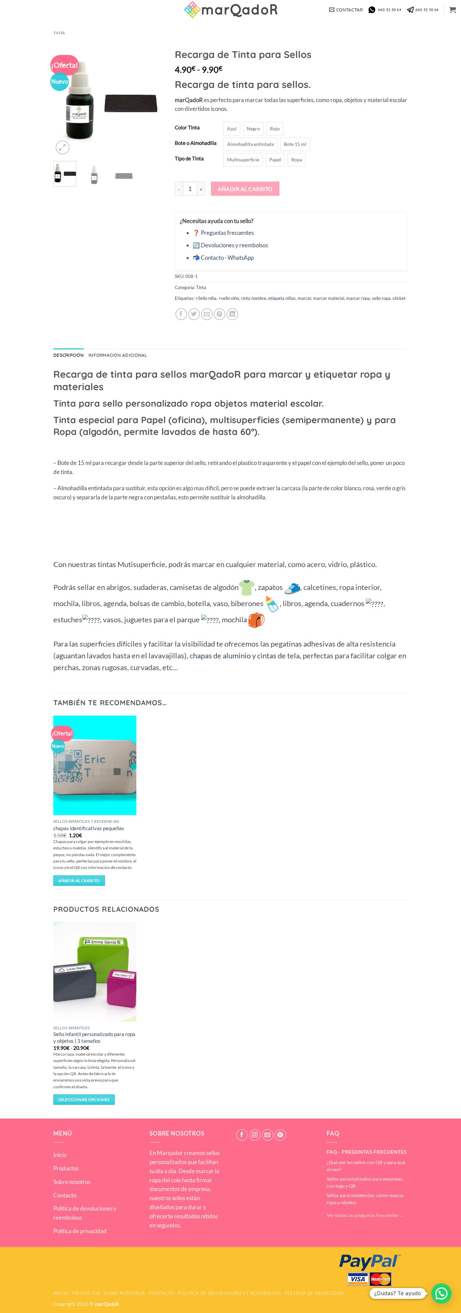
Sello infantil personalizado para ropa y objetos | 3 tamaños (94, 1037)
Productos (66, 1168)
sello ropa (381, 298)
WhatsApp (240, 257)
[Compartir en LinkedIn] (232, 314)
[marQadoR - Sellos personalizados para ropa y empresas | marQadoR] (230, 10)
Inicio (59, 1154)
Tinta (59, 32)
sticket (399, 298)
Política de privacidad (80, 1230)
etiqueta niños (282, 298)
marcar (304, 298)
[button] (452, 9)
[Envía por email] (207, 314)
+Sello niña (205, 298)
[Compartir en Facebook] (181, 314)
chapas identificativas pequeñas (88, 828)
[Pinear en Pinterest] (219, 314)
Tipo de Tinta (189, 158)
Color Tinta (187, 127)
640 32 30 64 (389, 9)
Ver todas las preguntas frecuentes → (365, 1215)
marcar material (328, 298)
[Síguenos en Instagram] (255, 1135)
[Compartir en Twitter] (194, 314)
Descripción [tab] (68, 355)
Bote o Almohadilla (196, 143)
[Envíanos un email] (268, 1135)
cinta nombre (253, 298)
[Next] (154, 100)
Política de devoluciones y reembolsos (84, 1213)
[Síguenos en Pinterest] (280, 1135)
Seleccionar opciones (83, 1099)
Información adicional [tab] (117, 355)
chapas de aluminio (220, 655)
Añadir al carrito (245, 189)
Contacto (212, 257)
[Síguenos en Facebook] (242, 1135)
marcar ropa (358, 298)
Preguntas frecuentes (227, 232)
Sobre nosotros (71, 1181)
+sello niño (228, 298)
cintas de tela (278, 655)
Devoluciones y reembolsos (234, 245)
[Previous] (64, 100)
